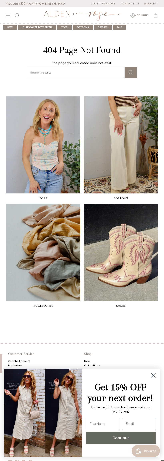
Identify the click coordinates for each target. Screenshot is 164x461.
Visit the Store (103, 3)
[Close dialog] (153, 375)
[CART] (155, 15)
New (87, 361)
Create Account (19, 361)
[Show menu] (8, 15)
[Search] (131, 72)
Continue (121, 438)
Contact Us (130, 3)
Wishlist (151, 3)
